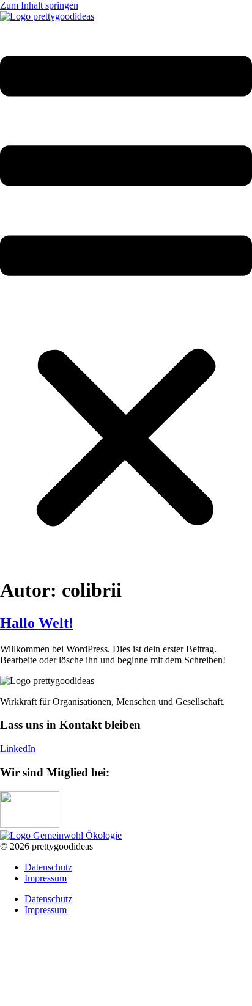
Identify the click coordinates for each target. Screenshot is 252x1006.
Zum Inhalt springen (39, 5)
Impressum (45, 878)
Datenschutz (48, 867)
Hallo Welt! (36, 623)
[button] (126, 294)
